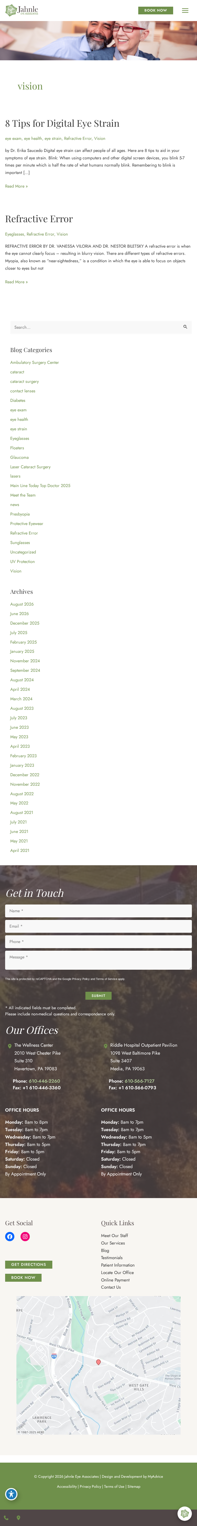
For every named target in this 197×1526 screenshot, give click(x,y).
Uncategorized (23, 552)
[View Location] (9, 1046)
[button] (28, 1265)
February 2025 (23, 642)
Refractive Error (78, 138)
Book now (155, 10)
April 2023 (20, 746)
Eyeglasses (14, 234)
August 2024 (22, 680)
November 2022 (25, 784)
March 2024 (21, 699)
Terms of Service (106, 979)
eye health (33, 138)
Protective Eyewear (26, 523)
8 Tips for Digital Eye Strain (62, 123)
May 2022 (19, 803)
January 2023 (22, 765)
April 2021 (19, 850)
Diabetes (17, 400)
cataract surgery (24, 381)
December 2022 (24, 775)
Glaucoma (19, 457)
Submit (98, 995)
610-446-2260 (44, 1081)
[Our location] (18, 1518)
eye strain (53, 138)
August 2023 (22, 708)
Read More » (16, 186)
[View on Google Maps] (98, 1365)
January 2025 (22, 651)
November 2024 (25, 661)
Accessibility (67, 1486)
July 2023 (18, 718)
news (14, 504)
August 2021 (21, 812)
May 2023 (19, 737)
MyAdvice (155, 1476)
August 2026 (22, 604)
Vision (99, 138)
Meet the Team (23, 495)
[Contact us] (6, 1518)
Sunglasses (20, 542)
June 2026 (19, 613)
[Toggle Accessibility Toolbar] (11, 1494)
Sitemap (133, 1486)
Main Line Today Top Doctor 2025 (40, 485)
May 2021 (19, 841)
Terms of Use (114, 1486)
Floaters (17, 448)
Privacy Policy (81, 979)
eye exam (13, 138)
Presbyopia (20, 514)
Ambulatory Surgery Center (34, 362)
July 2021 (18, 822)
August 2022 (22, 794)
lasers (15, 476)
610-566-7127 (139, 1081)
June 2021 (19, 831)
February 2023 (23, 756)
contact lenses (22, 391)
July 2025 (18, 632)
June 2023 (19, 727)
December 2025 (24, 623)
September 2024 (25, 670)
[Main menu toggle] (185, 10)
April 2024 (20, 689)
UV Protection (22, 561)
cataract (17, 372)
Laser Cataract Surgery (30, 467)
